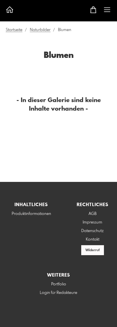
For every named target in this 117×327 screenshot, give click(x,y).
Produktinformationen (31, 214)
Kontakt (92, 239)
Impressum (92, 222)
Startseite (14, 30)
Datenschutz (92, 231)
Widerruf (92, 250)
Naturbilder (40, 30)
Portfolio (58, 284)
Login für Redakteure (58, 293)
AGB (93, 214)
